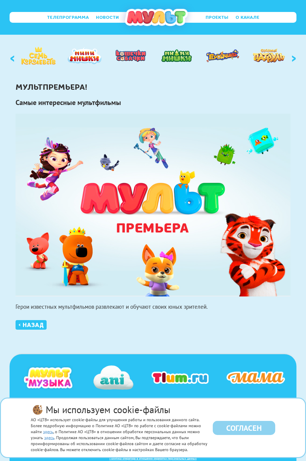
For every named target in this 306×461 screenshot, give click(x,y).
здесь (48, 431)
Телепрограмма (68, 17)
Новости (107, 17)
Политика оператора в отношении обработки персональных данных (153, 458)
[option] (39, 56)
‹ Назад (31, 324)
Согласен (244, 428)
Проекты (217, 17)
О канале (247, 17)
